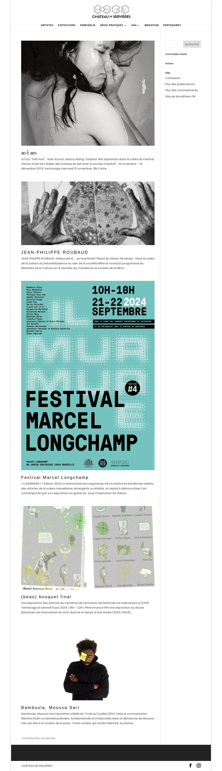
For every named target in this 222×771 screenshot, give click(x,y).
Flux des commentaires (181, 90)
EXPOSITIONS (67, 25)
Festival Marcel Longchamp (55, 477)
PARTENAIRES (172, 25)
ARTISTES (47, 25)
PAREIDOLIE (88, 25)
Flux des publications (180, 84)
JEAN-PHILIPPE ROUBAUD (55, 252)
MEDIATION (152, 25)
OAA (134, 25)
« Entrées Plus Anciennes (38, 738)
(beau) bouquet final (46, 596)
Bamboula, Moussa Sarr (50, 707)
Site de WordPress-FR (180, 96)
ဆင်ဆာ (29, 153)
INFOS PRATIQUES (111, 25)
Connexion (172, 78)
